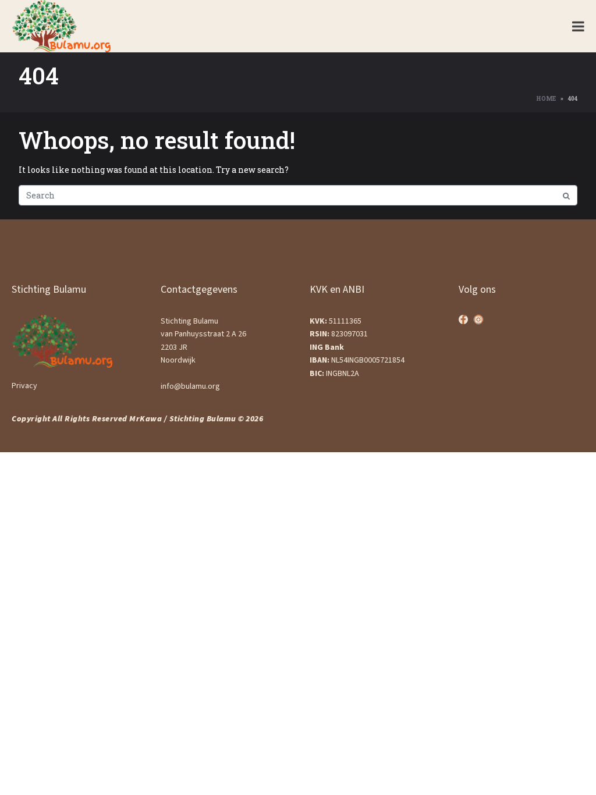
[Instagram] (478, 319)
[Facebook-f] (463, 319)
